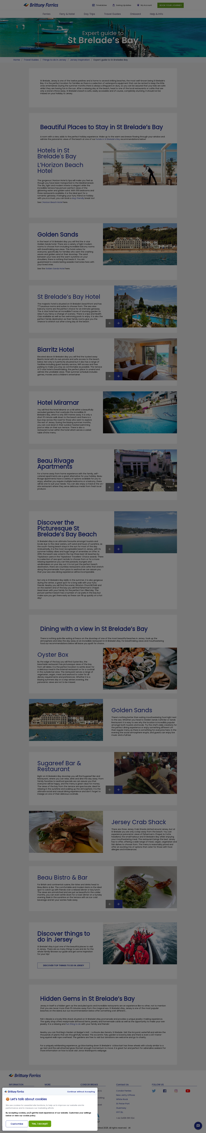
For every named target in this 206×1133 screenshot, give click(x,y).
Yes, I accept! (40, 1123)
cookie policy (29, 1115)
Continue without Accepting (81, 1091)
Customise (17, 1123)
